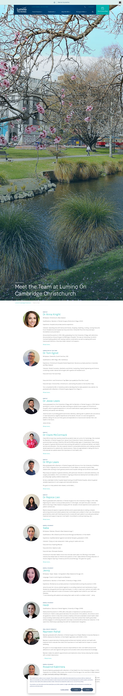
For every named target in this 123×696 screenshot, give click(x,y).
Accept (76, 689)
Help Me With (66, 12)
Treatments (51, 12)
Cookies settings (64, 689)
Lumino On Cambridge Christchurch (23, 302)
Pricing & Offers (81, 12)
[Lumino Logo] (21, 10)
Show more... (47, 344)
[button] (37, 12)
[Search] (92, 12)
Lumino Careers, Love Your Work (40, 6)
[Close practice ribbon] (120, 2)
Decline (87, 689)
